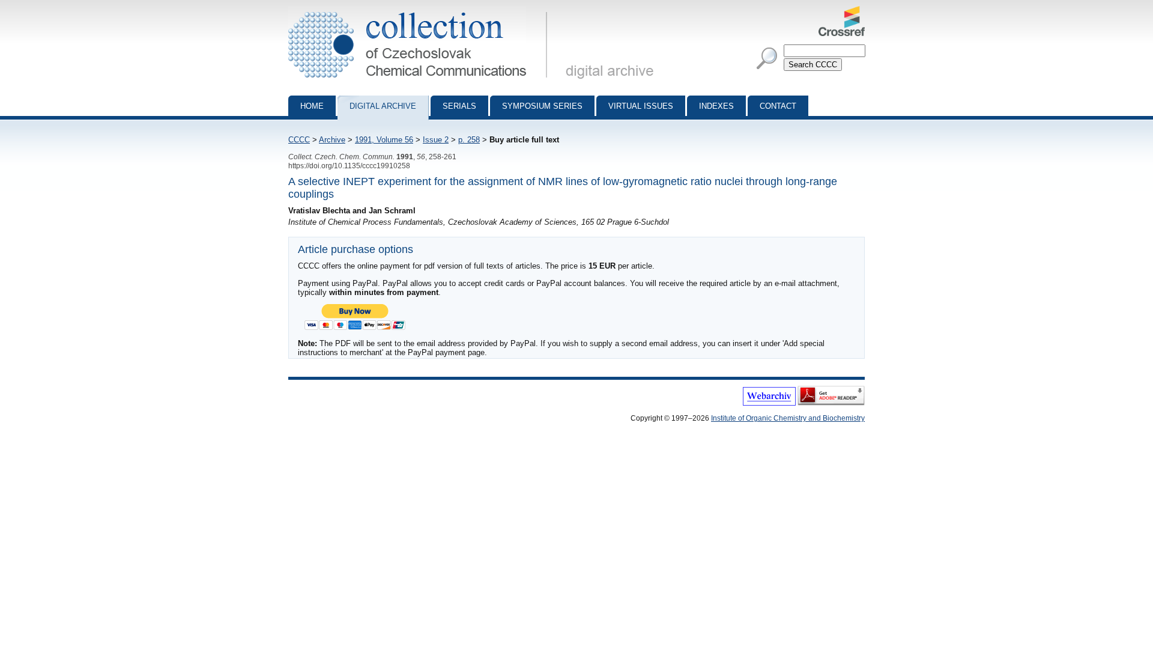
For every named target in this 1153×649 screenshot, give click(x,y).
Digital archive (383, 106)
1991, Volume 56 (384, 139)
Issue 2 (436, 139)
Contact (778, 106)
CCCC (299, 139)
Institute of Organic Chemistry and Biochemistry (788, 418)
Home (312, 106)
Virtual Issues (640, 106)
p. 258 (469, 139)
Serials (459, 106)
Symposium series (542, 106)
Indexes (716, 106)
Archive (332, 139)
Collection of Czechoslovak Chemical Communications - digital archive (421, 11)
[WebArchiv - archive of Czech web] (769, 403)
